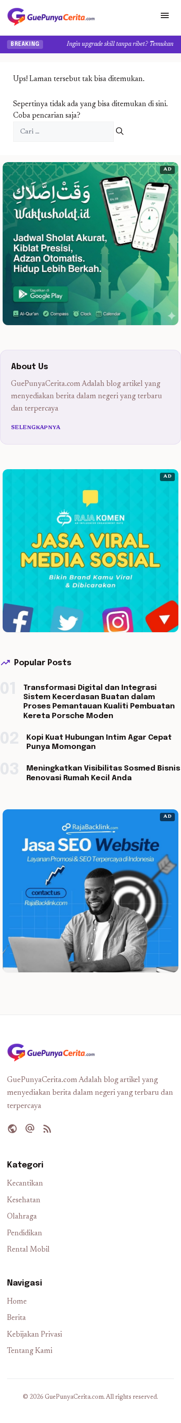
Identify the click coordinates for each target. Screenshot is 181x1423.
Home (17, 1302)
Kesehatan (23, 1200)
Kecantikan (25, 1184)
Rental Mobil (28, 1250)
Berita (16, 1318)
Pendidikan (24, 1234)
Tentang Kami (29, 1351)
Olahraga (22, 1217)
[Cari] (120, 132)
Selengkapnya (36, 427)
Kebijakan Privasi (34, 1335)
